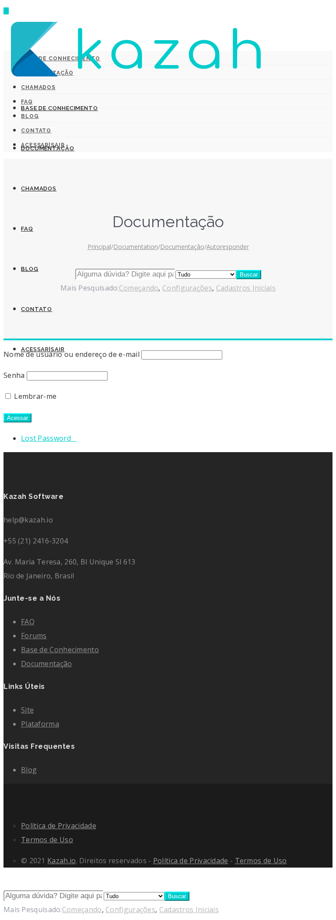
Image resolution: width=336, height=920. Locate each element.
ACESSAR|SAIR (43, 349)
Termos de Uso (47, 839)
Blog (29, 770)
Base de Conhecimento (60, 649)
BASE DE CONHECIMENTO (59, 108)
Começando (82, 909)
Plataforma (40, 724)
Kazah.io (61, 860)
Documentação (46, 663)
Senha (14, 375)
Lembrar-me (34, 396)
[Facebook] (6, 790)
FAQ (27, 228)
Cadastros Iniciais (189, 909)
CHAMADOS (38, 188)
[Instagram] (6, 804)
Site (27, 710)
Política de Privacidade (58, 825)
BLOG (29, 269)
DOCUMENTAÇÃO (47, 148)
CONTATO (36, 309)
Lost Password (49, 438)
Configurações (130, 909)
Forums (34, 635)
